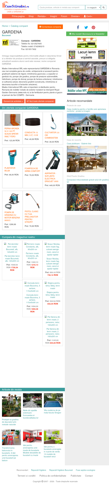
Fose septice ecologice (85, 470)
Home (5, 25)
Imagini (53, 16)
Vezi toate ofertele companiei (41, 101)
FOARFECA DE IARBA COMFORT (32, 169)
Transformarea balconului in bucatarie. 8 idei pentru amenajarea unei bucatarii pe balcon (10, 454)
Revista (41, 16)
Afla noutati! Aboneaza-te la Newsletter (87, 33)
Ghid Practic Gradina (75, 176)
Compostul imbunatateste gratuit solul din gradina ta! (88, 180)
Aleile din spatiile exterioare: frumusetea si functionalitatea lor (30, 414)
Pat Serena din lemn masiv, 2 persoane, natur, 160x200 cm (53, 333)
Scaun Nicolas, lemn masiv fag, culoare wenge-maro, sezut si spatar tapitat (52, 263)
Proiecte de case (74, 105)
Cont (88, 16)
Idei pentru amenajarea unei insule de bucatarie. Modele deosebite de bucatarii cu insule (32, 450)
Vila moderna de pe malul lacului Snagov (52, 411)
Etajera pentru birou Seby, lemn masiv (53, 294)
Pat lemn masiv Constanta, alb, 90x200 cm (32, 255)
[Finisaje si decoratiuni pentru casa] (87, 54)
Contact (89, 475)
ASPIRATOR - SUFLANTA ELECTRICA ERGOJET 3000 (51, 177)
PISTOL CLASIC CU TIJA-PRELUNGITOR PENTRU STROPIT (31, 216)
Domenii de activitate (13, 101)
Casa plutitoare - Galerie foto (79, 143)
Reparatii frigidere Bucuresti (61, 470)
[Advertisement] (32, 366)
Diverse (74, 16)
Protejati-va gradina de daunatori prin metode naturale (10, 422)
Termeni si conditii (26, 475)
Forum (64, 16)
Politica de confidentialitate (52, 475)
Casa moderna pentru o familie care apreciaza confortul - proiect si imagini (86, 110)
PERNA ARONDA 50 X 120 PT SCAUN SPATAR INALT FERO (12, 132)
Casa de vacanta (74, 140)
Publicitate (76, 475)
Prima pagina (18, 16)
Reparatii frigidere (38, 470)
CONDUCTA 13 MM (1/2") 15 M (31, 133)
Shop (31, 16)
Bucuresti (6, 35)
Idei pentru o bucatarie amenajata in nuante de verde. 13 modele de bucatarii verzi (52, 451)
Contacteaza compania (51, 26)
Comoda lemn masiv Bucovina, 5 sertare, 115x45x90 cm (32, 299)
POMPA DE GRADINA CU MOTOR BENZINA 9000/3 (12, 216)
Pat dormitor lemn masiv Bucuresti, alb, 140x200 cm (12, 258)
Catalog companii (18, 25)
